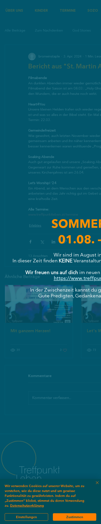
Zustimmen (74, 517)
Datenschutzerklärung (27, 505)
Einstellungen (26, 517)
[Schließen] (94, 485)
